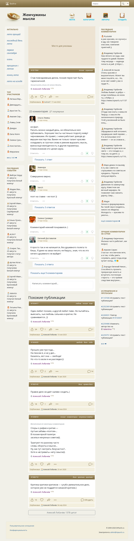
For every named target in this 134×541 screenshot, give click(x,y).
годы (91, 342)
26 (36, 96)
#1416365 (117, 318)
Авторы (105, 14)
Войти (13, 3)
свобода (79, 342)
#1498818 (34, 417)
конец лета (13, 75)
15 (36, 464)
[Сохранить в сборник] (41, 97)
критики (89, 477)
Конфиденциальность (18, 530)
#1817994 (34, 70)
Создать (122, 14)
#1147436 (105, 298)
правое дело (88, 384)
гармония (89, 70)
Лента (72, 14)
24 (36, 329)
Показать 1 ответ (43, 159)
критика (81, 477)
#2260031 (105, 315)
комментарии (72, 417)
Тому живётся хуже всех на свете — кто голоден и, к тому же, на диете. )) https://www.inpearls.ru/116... (114, 153)
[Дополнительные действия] (57, 97)
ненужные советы (86, 417)
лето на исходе (14, 81)
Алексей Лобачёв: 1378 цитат (62, 512)
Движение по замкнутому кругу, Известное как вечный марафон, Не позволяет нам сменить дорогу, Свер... (112, 190)
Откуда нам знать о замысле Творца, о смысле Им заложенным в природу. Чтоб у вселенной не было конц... (114, 117)
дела (85, 342)
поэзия (81, 70)
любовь (78, 303)
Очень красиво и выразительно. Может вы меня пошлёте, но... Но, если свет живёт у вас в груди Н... (112, 78)
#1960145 (34, 384)
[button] (61, 273)
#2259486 (105, 323)
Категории (89, 14)
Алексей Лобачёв (41, 88)
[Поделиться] (50, 97)
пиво (91, 303)
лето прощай (13, 34)
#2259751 (105, 335)
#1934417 (34, 303)
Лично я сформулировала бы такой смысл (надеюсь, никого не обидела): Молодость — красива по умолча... (113, 209)
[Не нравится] (92, 153)
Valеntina (107, 329)
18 (36, 404)
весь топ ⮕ (12, 157)
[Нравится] (32, 97)
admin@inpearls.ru (117, 532)
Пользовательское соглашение (22, 526)
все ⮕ (104, 343)
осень (9, 59)
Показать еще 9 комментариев (46, 273)
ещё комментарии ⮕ (110, 221)
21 (36, 371)
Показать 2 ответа (44, 264)
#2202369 (105, 306)
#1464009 (34, 342)
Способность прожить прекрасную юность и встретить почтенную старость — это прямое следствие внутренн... (111, 275)
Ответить (34, 153)
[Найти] (123, 4)
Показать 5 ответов (45, 207)
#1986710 (34, 477)
